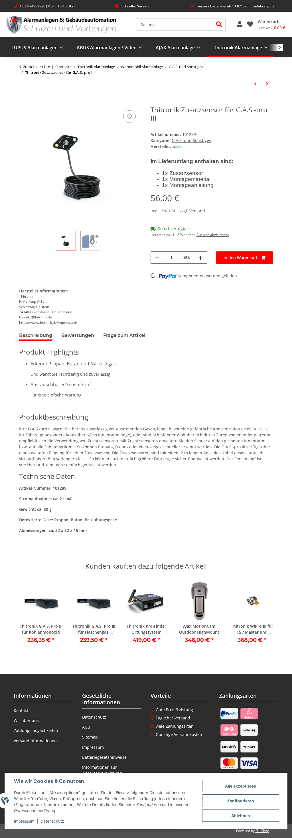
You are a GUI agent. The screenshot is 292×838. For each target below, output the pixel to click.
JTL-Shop (262, 830)
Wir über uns (26, 720)
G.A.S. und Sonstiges (191, 140)
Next (263, 615)
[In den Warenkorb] (23, 102)
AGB (86, 727)
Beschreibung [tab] (35, 335)
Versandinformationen (35, 740)
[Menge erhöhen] (200, 257)
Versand (197, 210)
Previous (28, 615)
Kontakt (21, 710)
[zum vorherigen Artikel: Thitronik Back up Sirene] (255, 84)
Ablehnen (240, 815)
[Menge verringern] (157, 257)
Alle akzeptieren (240, 786)
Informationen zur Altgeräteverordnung (102, 770)
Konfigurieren (240, 800)
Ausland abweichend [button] (212, 234)
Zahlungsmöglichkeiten (36, 730)
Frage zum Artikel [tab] (124, 335)
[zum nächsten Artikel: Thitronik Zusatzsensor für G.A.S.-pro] (267, 84)
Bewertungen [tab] (77, 335)
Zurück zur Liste (36, 66)
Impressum (24, 821)
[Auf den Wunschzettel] (129, 116)
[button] (240, 24)
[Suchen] (219, 25)
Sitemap (90, 737)
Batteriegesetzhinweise (104, 757)
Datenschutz (52, 821)
